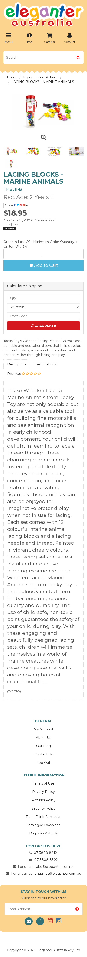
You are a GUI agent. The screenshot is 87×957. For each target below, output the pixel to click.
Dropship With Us (43, 833)
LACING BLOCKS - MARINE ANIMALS (42, 82)
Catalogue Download (43, 825)
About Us (43, 738)
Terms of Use (43, 783)
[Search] (78, 57)
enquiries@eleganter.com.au (58, 873)
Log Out (43, 763)
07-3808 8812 (45, 853)
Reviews (14, 374)
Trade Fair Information (43, 817)
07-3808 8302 (46, 860)
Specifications (45, 364)
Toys (26, 77)
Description (16, 364)
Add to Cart (45, 265)
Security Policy (43, 808)
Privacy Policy (43, 792)
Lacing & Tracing (47, 77)
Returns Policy (43, 800)
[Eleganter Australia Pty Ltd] (43, 13)
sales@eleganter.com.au (54, 867)
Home (12, 77)
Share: (9, 205)
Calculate (45, 326)
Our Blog (43, 746)
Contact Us (44, 754)
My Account (43, 729)
